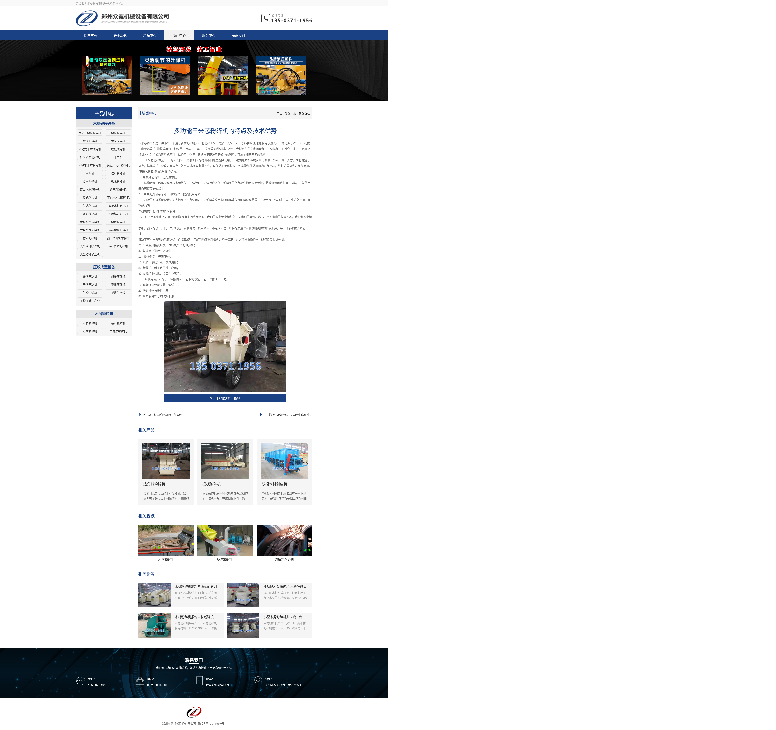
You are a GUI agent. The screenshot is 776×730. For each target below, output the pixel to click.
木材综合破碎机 (90, 222)
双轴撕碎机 (90, 214)
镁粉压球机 (90, 276)
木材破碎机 (118, 141)
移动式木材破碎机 (90, 149)
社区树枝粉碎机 (90, 157)
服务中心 (208, 35)
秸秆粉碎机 (118, 173)
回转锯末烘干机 (118, 214)
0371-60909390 (157, 685)
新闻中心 (179, 35)
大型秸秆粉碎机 (90, 230)
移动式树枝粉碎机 (90, 133)
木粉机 (90, 173)
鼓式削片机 (90, 206)
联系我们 (238, 35)
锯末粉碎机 (118, 181)
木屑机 (118, 157)
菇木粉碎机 (90, 181)
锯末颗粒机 (90, 331)
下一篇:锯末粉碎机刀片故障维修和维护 (287, 415)
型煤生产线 (118, 293)
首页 (279, 113)
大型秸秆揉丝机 (90, 246)
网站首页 (90, 35)
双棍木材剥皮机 (118, 206)
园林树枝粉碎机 (118, 230)
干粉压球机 (90, 284)
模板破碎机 (118, 149)
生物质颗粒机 (118, 331)
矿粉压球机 (90, 293)
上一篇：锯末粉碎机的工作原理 (162, 415)
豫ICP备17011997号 (211, 723)
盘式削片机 (90, 197)
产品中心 (149, 35)
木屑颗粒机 (90, 323)
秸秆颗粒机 (118, 323)
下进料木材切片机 (118, 197)
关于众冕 (120, 35)
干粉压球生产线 (90, 301)
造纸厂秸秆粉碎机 (118, 165)
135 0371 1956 (97, 685)
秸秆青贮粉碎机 (118, 246)
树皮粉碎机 (118, 222)
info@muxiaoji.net (217, 685)
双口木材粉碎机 (90, 189)
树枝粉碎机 (118, 133)
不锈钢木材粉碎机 (90, 165)
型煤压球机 (118, 284)
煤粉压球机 (118, 276)
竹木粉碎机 (90, 238)
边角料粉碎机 (118, 189)
